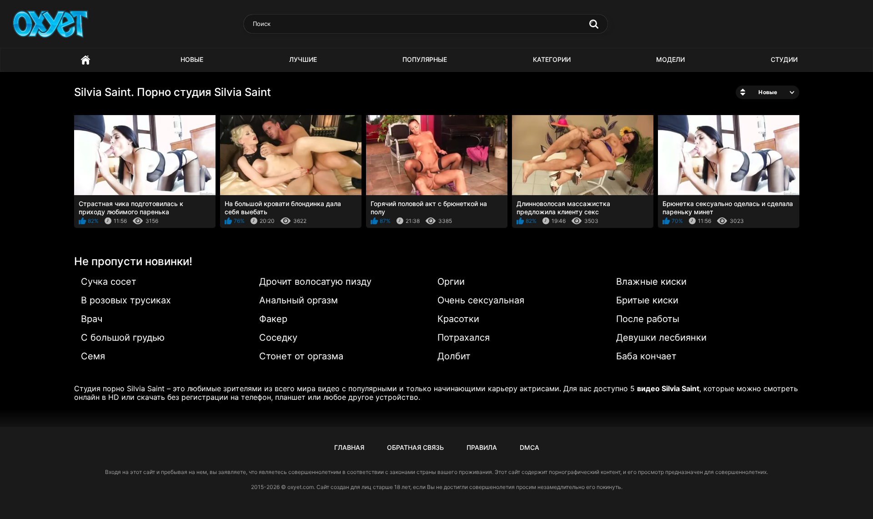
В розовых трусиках (126, 300)
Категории (552, 59)
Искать (593, 24)
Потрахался (463, 337)
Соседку (278, 337)
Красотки (458, 318)
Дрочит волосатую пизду (315, 281)
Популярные (424, 59)
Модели (670, 59)
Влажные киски (651, 281)
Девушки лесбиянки (661, 337)
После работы (647, 318)
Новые (192, 59)
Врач (91, 318)
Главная (85, 59)
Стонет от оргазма (301, 356)
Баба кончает (646, 356)
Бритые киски (647, 300)
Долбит (454, 356)
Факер (273, 318)
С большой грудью (123, 337)
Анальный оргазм (298, 300)
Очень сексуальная (480, 300)
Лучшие (303, 59)
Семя (93, 356)
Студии (784, 59)
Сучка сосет (108, 281)
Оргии (451, 281)
